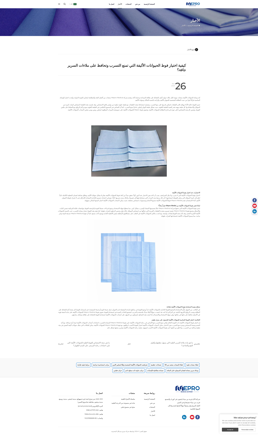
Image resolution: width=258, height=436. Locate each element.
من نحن (137, 4)
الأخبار (120, 4)
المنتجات (128, 4)
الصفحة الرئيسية (149, 4)
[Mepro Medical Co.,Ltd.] (193, 4)
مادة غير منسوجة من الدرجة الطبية (123, 403)
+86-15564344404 (92, 414)
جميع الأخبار (191, 50)
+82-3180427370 (92, 410)
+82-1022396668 (91, 418)
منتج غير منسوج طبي (128, 407)
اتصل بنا (111, 4)
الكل (129, 344)
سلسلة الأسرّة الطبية (128, 399)
